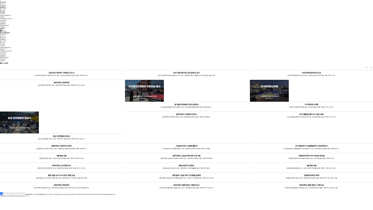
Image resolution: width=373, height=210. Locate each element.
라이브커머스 (3, 20)
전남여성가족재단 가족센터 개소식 (61, 73)
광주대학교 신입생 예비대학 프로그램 (186, 156)
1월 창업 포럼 (311, 165)
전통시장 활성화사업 (5, 15)
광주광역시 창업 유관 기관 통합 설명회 (186, 175)
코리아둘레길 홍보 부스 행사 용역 (311, 114)
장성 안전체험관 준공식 (61, 136)
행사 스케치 (3, 8)
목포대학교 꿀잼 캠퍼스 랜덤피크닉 (186, 185)
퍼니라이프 (3, 2)
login (28, 196)
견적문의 (2, 28)
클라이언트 (3, 5)
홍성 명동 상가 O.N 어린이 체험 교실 (61, 175)
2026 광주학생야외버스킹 (311, 73)
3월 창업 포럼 (62, 156)
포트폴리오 (3, 7)
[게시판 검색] (371, 67)
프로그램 (2, 12)
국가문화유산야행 (311, 104)
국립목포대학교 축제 (311, 175)
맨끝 (23, 193)
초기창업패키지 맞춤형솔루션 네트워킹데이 (311, 146)
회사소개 (2, 3)
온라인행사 (3, 22)
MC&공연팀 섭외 (4, 25)
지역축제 (2, 13)
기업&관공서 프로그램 (6, 18)
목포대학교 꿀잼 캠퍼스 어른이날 (311, 185)
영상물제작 (3, 23)
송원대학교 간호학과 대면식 (61, 146)
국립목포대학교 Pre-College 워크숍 (311, 156)
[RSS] (366, 67)
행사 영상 (2, 10)
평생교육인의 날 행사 (186, 165)
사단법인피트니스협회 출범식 (186, 146)
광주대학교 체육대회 (61, 83)
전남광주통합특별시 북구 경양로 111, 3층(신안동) (48, 194)
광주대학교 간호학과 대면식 (186, 114)
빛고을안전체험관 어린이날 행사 (186, 104)
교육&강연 (2, 27)
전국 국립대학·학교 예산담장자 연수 (186, 73)
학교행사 (2, 17)
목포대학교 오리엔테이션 (61, 165)
